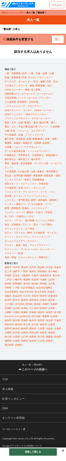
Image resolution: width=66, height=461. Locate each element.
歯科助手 (35, 159)
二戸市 (8, 279)
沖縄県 (18, 344)
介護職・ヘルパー (14, 147)
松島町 (24, 308)
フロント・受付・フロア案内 (37, 224)
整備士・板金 (31, 122)
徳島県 (32, 336)
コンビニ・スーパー (15, 212)
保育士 (27, 179)
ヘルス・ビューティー (42, 249)
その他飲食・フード (41, 204)
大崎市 (43, 299)
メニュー (57, 5)
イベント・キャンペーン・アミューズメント (27, 236)
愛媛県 (49, 336)
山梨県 (51, 324)
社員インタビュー (13, 398)
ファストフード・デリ (16, 191)
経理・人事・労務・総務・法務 (38, 73)
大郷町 (8, 312)
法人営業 (35, 89)
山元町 (16, 308)
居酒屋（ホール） (14, 195)
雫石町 (24, 267)
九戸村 (51, 283)
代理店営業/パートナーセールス (21, 97)
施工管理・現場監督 (15, 138)
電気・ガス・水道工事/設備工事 (21, 126)
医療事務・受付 (44, 85)
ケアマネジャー (32, 147)
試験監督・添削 (52, 175)
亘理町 (8, 308)
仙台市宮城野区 (44, 287)
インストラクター (14, 179)
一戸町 (16, 287)
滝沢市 (16, 267)
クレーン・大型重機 (49, 126)
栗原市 (24, 299)
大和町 (51, 308)
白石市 (26, 295)
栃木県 (32, 320)
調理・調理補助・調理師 (43, 200)
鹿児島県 (9, 344)
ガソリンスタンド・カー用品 (19, 228)
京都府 (57, 328)
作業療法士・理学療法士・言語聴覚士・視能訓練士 (31, 155)
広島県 (16, 336)
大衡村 (16, 312)
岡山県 (8, 336)
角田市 (43, 295)
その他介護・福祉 (26, 171)
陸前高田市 (45, 275)
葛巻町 (26, 279)
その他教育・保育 (14, 187)
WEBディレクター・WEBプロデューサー (25, 114)
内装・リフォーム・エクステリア (28, 130)
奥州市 (32, 271)
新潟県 (18, 324)
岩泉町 (8, 283)
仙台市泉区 (40, 291)
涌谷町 (41, 312)
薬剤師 (46, 142)
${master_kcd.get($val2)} (17, 316)
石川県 (35, 324)
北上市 (8, 271)
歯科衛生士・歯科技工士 (17, 159)
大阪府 (49, 328)
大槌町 (43, 279)
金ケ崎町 (52, 271)
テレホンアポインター (39, 77)
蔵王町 (51, 299)
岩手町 (32, 267)
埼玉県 (49, 320)
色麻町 (24, 312)
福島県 (8, 320)
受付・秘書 (39, 81)
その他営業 (10, 101)
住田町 (35, 279)
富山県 (26, 324)
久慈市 (35, 275)
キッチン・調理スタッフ (17, 204)
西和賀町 (42, 271)
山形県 (54, 316)
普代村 (26, 283)
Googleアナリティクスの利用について (22, 445)
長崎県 (24, 340)
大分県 (41, 340)
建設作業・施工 (47, 122)
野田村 (43, 283)
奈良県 (16, 332)
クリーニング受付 (45, 220)
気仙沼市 (17, 295)
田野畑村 (17, 283)
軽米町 (35, 283)
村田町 (29, 304)
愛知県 (32, 328)
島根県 (51, 332)
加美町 (32, 312)
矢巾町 (49, 267)
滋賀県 (24, 332)
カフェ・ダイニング (34, 187)
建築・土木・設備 (14, 122)
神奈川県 (9, 324)
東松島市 (34, 299)
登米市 (16, 299)
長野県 (8, 328)
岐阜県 (16, 328)
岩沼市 (8, 299)
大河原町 (19, 304)
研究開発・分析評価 (27, 101)
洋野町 (8, 287)
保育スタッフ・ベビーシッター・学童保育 (26, 183)
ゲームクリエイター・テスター (21, 241)
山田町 (51, 279)
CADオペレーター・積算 (17, 89)
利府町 (43, 308)
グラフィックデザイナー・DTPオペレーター (27, 118)
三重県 (41, 328)
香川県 (41, 336)
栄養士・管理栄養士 (47, 171)
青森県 (45, 316)
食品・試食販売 (13, 224)
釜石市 (56, 275)
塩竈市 (8, 295)
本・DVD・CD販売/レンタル (19, 216)
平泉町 (8, 275)
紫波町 (41, 267)
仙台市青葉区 (28, 287)
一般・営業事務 (13, 73)
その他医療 (10, 171)
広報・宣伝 (52, 81)
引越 (7, 130)
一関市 (24, 271)
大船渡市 (25, 275)
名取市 (35, 295)
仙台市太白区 (26, 291)
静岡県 (24, 328)
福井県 (43, 324)
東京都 (16, 320)
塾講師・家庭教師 (33, 175)
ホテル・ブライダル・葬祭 (18, 232)
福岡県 (8, 340)
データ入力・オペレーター (18, 81)
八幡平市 (17, 279)
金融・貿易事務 (13, 77)
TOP (5, 379)
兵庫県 (8, 332)
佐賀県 (16, 340)
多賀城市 (52, 295)
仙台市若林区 (11, 291)
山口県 (24, 336)
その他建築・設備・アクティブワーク (24, 134)
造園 (29, 138)
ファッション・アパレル (17, 249)
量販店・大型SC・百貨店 (39, 212)
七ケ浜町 (34, 308)
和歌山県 (34, 332)
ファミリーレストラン (35, 195)
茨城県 (24, 320)
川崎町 (45, 304)
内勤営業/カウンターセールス (20, 93)
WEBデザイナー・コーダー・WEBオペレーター (29, 110)
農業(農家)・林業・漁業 (45, 138)
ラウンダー (44, 97)
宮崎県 (49, 340)
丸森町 (54, 304)
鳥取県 (43, 332)
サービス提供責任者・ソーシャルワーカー (26, 151)
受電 (24, 77)
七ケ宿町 (9, 304)
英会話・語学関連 (14, 175)
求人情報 (7, 389)
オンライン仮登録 (13, 418)
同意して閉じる (33, 451)
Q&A (5, 408)
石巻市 (51, 291)
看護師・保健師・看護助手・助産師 (23, 142)
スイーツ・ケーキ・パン (41, 191)
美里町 (49, 312)
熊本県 (32, 340)
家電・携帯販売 (13, 208)
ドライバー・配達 (14, 253)
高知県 (57, 336)
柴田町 (37, 304)
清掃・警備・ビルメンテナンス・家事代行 (26, 257)
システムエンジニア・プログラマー (23, 106)
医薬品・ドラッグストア (34, 208)
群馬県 (41, 320)
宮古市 (16, 275)
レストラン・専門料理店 (17, 200)
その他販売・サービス (44, 232)
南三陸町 (36, 316)
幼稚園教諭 (38, 179)
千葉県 (57, 320)
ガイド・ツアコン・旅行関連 (19, 220)
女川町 (57, 312)
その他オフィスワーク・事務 (19, 85)
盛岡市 (8, 267)
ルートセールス (45, 93)
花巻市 (57, 267)
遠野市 (16, 271)
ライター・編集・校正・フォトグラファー (26, 245)
